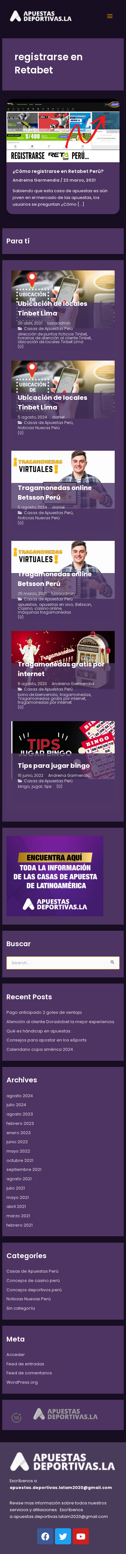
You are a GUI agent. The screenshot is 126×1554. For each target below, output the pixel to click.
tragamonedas (75, 695)
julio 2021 (15, 1188)
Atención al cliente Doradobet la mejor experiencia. (60, 1021)
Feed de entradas (25, 1364)
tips (48, 786)
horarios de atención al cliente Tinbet (54, 338)
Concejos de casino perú (33, 1280)
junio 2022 (17, 1141)
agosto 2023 (19, 1114)
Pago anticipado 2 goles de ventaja (44, 1012)
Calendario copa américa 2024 (39, 1049)
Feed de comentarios (29, 1373)
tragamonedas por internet (45, 702)
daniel (58, 417)
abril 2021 (16, 1206)
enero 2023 (18, 1132)
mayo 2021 (17, 1197)
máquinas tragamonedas (44, 612)
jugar (37, 786)
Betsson (83, 605)
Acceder (15, 1354)
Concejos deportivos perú (34, 1290)
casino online (48, 608)
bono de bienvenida (38, 695)
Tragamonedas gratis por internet (51, 699)
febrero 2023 (20, 1123)
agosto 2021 (19, 1179)
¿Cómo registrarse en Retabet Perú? (58, 171)
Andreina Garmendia (73, 684)
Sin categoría (20, 1308)
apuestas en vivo (56, 605)
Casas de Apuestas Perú (48, 328)
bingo (23, 786)
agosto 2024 (19, 1095)
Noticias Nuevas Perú (39, 427)
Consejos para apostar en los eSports (46, 1040)
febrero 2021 (19, 1225)
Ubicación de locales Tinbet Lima (50, 342)
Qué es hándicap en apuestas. (38, 1031)
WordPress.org (22, 1382)
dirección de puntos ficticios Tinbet (52, 334)
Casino (25, 608)
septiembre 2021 (23, 1169)
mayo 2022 (18, 1151)
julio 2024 (16, 1104)
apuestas (27, 605)
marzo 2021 (18, 1216)
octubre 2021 (19, 1160)
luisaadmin (58, 323)
